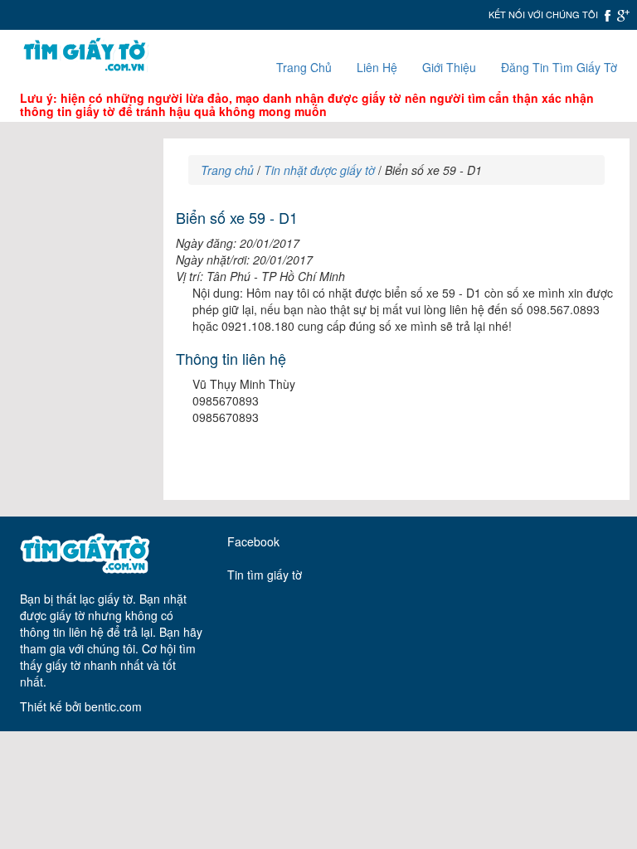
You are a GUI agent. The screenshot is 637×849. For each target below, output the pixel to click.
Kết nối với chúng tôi (543, 14)
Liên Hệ (377, 67)
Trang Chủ (304, 67)
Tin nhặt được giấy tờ (319, 170)
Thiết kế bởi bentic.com (81, 706)
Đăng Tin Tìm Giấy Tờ (559, 67)
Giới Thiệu (449, 67)
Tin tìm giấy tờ (264, 574)
